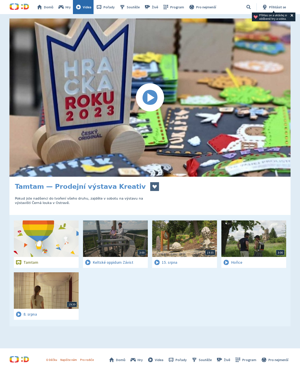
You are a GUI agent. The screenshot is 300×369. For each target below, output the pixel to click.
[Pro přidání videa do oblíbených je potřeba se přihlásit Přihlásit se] (154, 186)
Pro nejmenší (206, 7)
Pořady (109, 7)
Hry (68, 7)
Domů (48, 7)
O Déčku (51, 360)
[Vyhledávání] (249, 7)
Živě (155, 7)
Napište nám (68, 360)
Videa (87, 7)
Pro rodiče (87, 360)
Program (177, 7)
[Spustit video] (150, 97)
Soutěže (133, 7)
